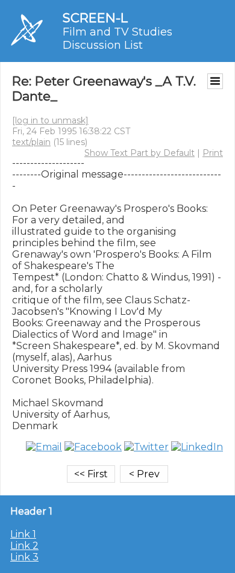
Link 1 (23, 534)
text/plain (31, 142)
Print (212, 152)
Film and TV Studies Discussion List (117, 38)
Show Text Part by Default (139, 152)
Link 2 (24, 545)
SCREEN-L (95, 17)
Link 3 (24, 557)
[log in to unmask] (50, 120)
